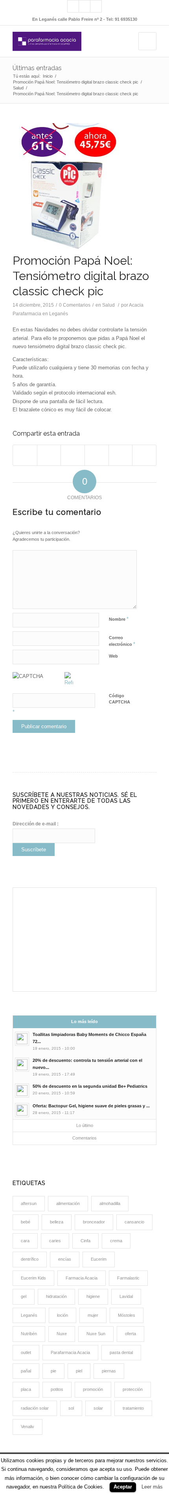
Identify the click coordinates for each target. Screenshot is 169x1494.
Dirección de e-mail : (36, 824)
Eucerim (99, 1259)
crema (116, 1240)
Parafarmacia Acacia (70, 1352)
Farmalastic (128, 1278)
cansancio (134, 1222)
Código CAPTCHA (119, 699)
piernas (109, 1371)
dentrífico (30, 1259)
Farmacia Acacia (81, 1278)
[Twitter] (95, 6)
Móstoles (126, 1315)
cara (25, 1240)
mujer (93, 1315)
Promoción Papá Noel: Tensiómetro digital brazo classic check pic (75, 82)
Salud (18, 87)
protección (133, 1389)
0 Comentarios (74, 305)
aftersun (29, 1203)
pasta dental (121, 1352)
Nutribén (29, 1333)
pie (53, 1371)
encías (64, 1259)
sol (71, 1408)
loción (62, 1315)
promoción (93, 1389)
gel (23, 1296)
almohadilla (109, 1203)
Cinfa (85, 1240)
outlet (26, 1352)
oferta (130, 1333)
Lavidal (126, 1296)
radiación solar (35, 1408)
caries (55, 1240)
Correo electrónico (122, 641)
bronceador (94, 1222)
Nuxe (62, 1333)
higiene (93, 1296)
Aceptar (123, 1487)
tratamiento (133, 1408)
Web (113, 656)
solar (98, 1408)
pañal (26, 1371)
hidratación (56, 1296)
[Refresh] (68, 682)
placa (26, 1389)
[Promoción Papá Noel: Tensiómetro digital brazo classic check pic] (84, 186)
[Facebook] (84, 6)
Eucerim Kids (33, 1278)
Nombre (119, 619)
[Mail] (73, 6)
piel (79, 1371)
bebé (25, 1222)
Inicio (48, 76)
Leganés (29, 1315)
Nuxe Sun (95, 1333)
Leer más (152, 1487)
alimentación (68, 1203)
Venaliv (27, 1426)
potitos (57, 1389)
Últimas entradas (37, 68)
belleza (56, 1222)
